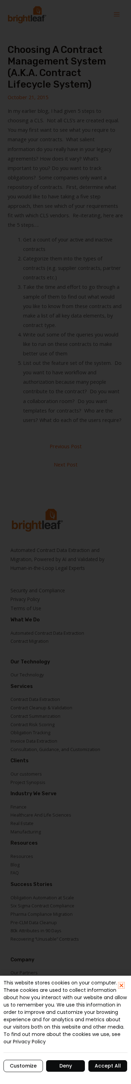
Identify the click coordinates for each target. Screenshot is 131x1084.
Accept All (108, 1065)
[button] (121, 985)
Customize (23, 1065)
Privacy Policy (29, 1041)
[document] (65, 542)
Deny (65, 1065)
